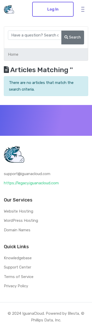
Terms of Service (18, 276)
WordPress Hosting (21, 220)
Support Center (17, 267)
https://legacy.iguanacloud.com (31, 183)
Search (74, 37)
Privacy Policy (16, 286)
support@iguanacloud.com (27, 173)
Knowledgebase (18, 258)
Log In (53, 9)
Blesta (73, 313)
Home (13, 54)
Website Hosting (18, 211)
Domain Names (17, 230)
